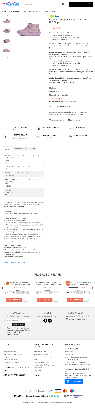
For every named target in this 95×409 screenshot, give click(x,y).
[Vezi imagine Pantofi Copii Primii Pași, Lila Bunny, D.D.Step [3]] (6, 50)
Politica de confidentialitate (12, 354)
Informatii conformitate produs (14, 262)
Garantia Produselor (41, 354)
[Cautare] (63, 4)
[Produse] (72, 4)
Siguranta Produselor (14, 375)
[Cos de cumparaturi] (89, 4)
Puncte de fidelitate (10, 360)
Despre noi (7, 349)
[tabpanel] (29, 29)
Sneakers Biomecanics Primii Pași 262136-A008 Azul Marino (78, 283)
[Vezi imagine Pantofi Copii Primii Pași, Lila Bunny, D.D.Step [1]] (6, 31)
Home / (5, 11)
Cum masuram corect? (41, 362)
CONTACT (7, 344)
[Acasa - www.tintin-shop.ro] (10, 4)
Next (6, 57)
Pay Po (37, 375)
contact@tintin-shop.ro (78, 319)
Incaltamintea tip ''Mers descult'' (45, 365)
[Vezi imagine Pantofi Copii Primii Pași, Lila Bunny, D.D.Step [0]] (6, 21)
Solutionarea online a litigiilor (44, 357)
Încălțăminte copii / (16, 11)
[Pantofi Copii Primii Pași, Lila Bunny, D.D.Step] (29, 29)
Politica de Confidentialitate (14, 333)
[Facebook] (45, 321)
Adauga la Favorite (57, 120)
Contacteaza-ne (75, 381)
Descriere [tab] (6, 149)
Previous (6, 15)
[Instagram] (50, 321)
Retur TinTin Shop (40, 351)
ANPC (36, 359)
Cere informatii (75, 120)
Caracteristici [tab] (18, 149)
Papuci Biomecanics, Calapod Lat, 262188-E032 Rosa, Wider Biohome (47, 283)
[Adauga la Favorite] (25, 300)
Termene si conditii (9, 352)
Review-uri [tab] (30, 149)
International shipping (11, 362)
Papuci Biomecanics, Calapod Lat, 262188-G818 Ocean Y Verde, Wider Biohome (17, 283)
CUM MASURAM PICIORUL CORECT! (61, 57)
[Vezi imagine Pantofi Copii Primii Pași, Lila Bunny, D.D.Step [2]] (6, 41)
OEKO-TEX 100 (39, 370)
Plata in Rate (38, 368)
